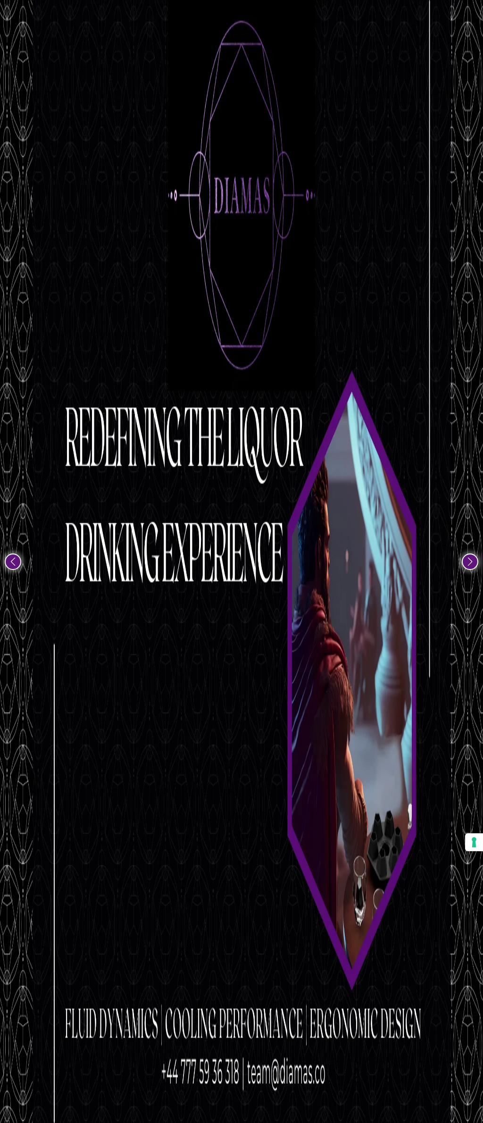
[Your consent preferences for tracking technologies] (474, 842)
